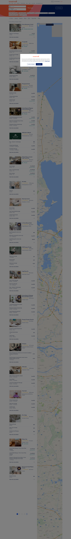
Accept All (39, 64)
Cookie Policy (47, 61)
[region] (36, 60)
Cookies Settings (31, 64)
